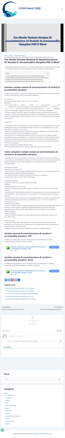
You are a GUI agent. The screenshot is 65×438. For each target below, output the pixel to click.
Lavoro (7, 408)
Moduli (5, 393)
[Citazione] (23, 341)
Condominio (8, 398)
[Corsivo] (12, 341)
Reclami (7, 418)
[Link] (27, 341)
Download (54, 247)
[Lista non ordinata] (21, 341)
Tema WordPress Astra (46, 433)
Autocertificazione (10, 395)
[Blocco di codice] (25, 341)
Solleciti (7, 424)
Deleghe (7, 400)
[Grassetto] (9, 341)
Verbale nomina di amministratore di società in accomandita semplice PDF (24, 79)
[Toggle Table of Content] (46, 73)
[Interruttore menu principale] (61, 9)
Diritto (7, 403)
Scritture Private (9, 421)
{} (29, 341)
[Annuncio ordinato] (18, 341)
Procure (7, 413)
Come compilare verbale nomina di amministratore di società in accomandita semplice (27, 77)
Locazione (8, 411)
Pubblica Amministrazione (12, 416)
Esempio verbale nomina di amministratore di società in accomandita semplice (25, 76)
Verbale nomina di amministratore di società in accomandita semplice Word (25, 81)
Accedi (60, 331)
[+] (31, 341)
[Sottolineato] (14, 341)
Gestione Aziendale (10, 405)
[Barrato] (16, 341)
